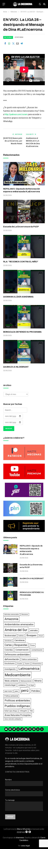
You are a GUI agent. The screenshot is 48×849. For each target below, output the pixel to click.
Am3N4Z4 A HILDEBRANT (16, 367)
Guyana (27, 663)
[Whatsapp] (42, 729)
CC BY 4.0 (21, 832)
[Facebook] (10, 729)
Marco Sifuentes (23, 829)
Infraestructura (36, 663)
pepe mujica (8, 691)
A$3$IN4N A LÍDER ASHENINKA (18, 297)
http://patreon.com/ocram (16, 114)
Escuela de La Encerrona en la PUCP (21, 227)
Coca (32, 645)
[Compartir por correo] (17, 43)
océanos (22, 685)
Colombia (9, 650)
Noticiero (8, 37)
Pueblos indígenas (17, 706)
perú (24, 690)
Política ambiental (11, 696)
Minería (37, 680)
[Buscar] (44, 4)
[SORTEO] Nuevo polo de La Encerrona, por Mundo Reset (12, 141)
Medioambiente (17, 675)
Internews (20, 838)
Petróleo (35, 691)
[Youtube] (6, 729)
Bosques (31, 635)
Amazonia (11, 619)
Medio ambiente (11, 681)
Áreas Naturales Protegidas (18, 715)
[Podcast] (30, 729)
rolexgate (23, 711)
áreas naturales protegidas (12, 719)
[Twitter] (14, 729)
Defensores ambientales (17, 654)
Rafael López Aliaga (10, 711)
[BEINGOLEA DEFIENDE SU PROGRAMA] (24, 316)
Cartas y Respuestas (16, 645)
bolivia (21, 636)
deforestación (12, 659)
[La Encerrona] (23, 4)
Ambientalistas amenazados (19, 624)
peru (16, 691)
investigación (10, 669)
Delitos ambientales (29, 659)
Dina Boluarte (9, 663)
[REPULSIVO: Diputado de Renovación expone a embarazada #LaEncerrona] (24, 173)
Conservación (22, 649)
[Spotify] (26, 729)
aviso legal (25, 846)
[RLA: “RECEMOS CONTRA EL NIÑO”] (24, 246)
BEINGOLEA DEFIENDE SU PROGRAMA (22, 332)
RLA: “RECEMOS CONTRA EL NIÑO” (20, 262)
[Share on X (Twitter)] (13, 43)
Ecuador (19, 663)
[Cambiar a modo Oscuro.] (40, 4)
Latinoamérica (29, 668)
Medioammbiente (26, 681)
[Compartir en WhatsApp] (9, 43)
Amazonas (25, 614)
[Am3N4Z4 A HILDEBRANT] (24, 351)
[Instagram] (18, 729)
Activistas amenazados (11, 614)
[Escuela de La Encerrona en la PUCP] (24, 211)
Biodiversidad (10, 635)
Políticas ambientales (17, 700)
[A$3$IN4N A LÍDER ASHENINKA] (24, 281)
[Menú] (4, 4)
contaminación (36, 650)
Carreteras (19, 640)
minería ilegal (10, 685)
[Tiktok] (22, 729)
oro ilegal (31, 685)
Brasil (41, 636)
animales (34, 630)
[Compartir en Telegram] (21, 43)
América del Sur (16, 630)
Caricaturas (8, 640)
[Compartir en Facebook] (5, 43)
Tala (31, 711)
